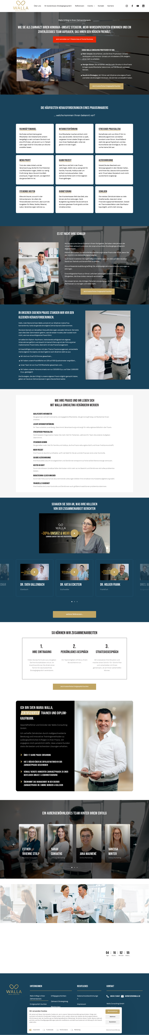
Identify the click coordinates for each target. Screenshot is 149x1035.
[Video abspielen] (45, 65)
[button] (135, 578)
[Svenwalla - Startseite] (20, 6)
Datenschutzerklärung (113, 1030)
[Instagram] (128, 6)
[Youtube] (139, 6)
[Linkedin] (144, 6)
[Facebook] (133, 6)
